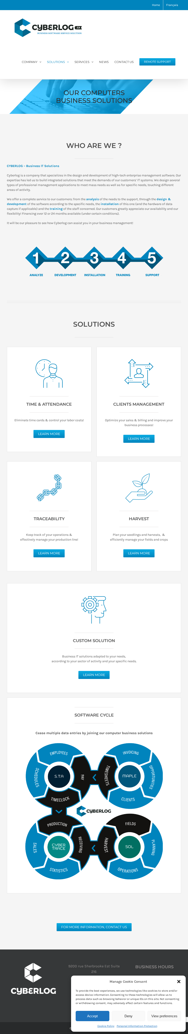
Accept (92, 1016)
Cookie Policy (105, 1026)
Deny (128, 1016)
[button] (179, 981)
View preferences (164, 1016)
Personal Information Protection (137, 1026)
